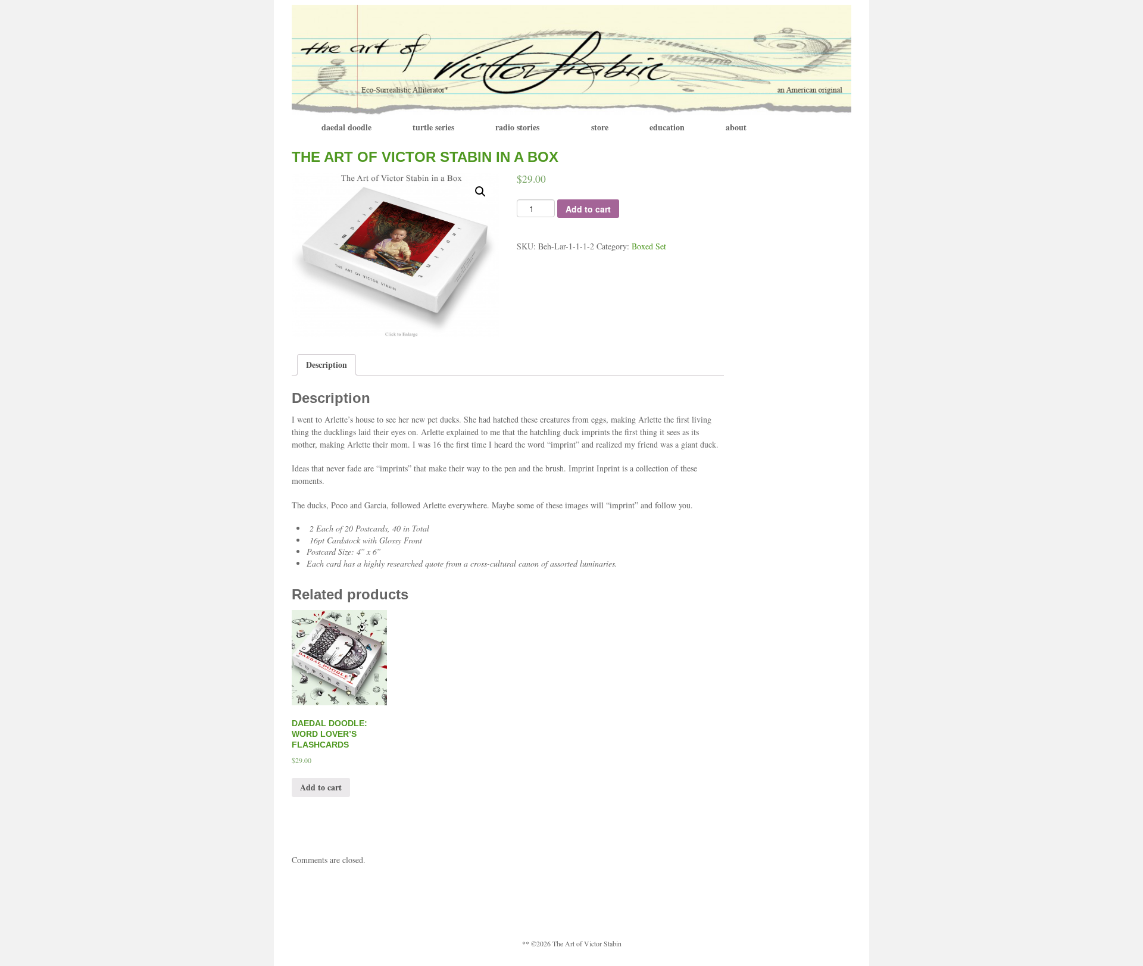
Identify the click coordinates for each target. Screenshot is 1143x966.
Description (326, 364)
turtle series (433, 127)
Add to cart (588, 209)
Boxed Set (649, 246)
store (599, 127)
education (667, 127)
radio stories (517, 127)
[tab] (326, 365)
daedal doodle (346, 127)
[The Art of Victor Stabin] (571, 58)
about (736, 127)
